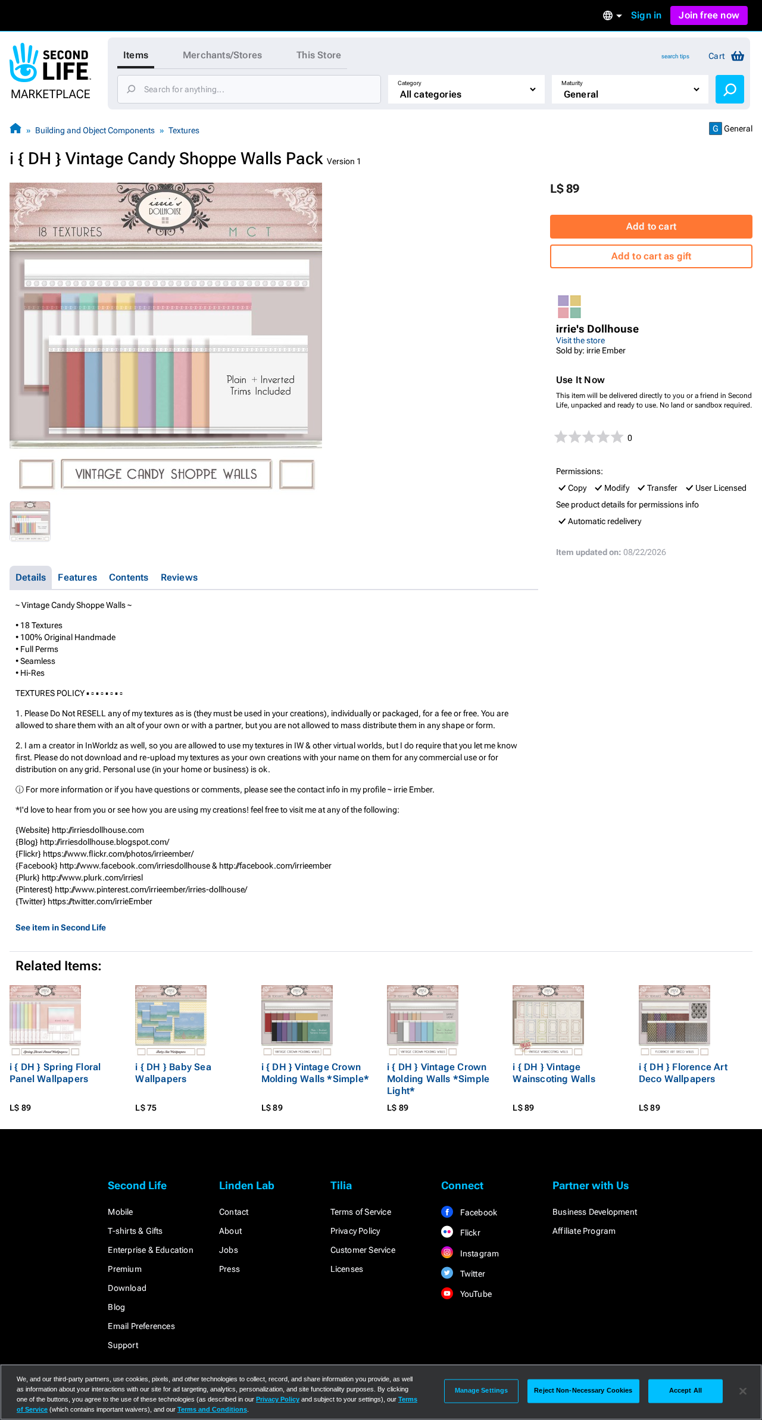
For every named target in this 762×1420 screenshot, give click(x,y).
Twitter (471, 1273)
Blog (116, 1307)
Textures (183, 130)
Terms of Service (360, 1212)
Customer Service (362, 1250)
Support (123, 1345)
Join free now (709, 15)
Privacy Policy (355, 1231)
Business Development (594, 1212)
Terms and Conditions (212, 1409)
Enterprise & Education (150, 1250)
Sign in (646, 15)
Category (409, 83)
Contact (233, 1212)
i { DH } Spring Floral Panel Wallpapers (55, 1072)
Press (229, 1269)
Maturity (572, 83)
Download (127, 1288)
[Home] (15, 130)
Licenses (347, 1269)
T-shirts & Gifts (135, 1231)
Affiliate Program (584, 1231)
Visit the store (580, 340)
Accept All (685, 1390)
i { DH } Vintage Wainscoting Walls (554, 1072)
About (230, 1231)
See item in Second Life (60, 927)
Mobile (120, 1212)
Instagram (478, 1253)
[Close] (743, 1391)
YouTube (475, 1294)
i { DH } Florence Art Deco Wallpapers (683, 1072)
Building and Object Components (95, 130)
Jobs (228, 1250)
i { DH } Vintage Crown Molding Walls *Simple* (315, 1072)
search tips (675, 56)
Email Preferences (141, 1326)
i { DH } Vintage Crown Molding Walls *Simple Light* (438, 1078)
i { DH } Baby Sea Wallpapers (173, 1072)
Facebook (477, 1212)
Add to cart (651, 226)
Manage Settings (481, 1390)
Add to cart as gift (651, 256)
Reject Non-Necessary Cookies (583, 1390)
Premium (124, 1269)
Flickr (469, 1232)
